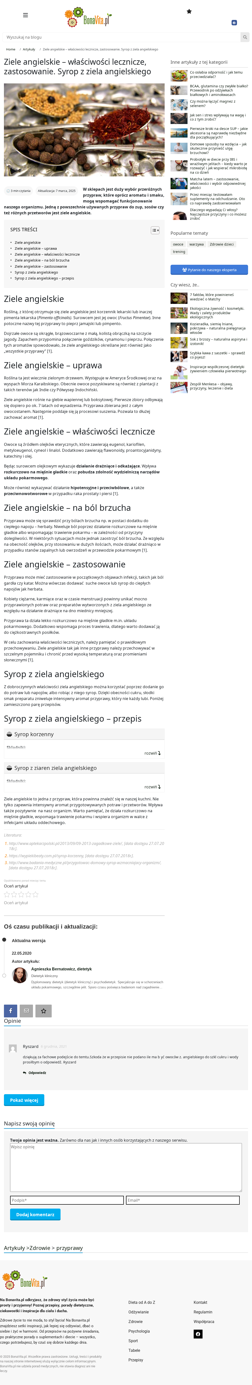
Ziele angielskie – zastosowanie (41, 266)
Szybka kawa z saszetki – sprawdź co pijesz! (217, 355)
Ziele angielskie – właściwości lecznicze (47, 254)
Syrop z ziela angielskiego (36, 272)
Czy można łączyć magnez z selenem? (213, 103)
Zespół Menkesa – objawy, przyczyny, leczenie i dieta (211, 386)
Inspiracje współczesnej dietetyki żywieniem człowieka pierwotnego (218, 369)
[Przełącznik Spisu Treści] (152, 230)
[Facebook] (234, 22)
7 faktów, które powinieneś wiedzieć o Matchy (212, 297)
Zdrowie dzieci (222, 244)
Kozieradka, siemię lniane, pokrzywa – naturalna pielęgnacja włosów (218, 328)
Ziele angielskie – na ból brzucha (42, 260)
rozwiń (151, 753)
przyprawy (69, 1247)
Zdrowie (40, 1247)
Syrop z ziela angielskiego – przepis (44, 278)
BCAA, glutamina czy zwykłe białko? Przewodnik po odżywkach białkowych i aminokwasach (219, 90)
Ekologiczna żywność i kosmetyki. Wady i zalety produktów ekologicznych (217, 312)
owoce (178, 244)
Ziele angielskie (28, 242)
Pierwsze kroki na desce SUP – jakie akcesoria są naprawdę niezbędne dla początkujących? (219, 133)
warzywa (196, 244)
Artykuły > (17, 1247)
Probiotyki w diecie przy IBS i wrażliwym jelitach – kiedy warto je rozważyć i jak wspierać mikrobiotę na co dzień (218, 165)
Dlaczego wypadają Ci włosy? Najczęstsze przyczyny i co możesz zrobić (218, 214)
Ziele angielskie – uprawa (36, 248)
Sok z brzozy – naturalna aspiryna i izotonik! (218, 341)
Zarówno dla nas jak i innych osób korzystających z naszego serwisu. (99, 1140)
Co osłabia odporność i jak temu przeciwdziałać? (216, 74)
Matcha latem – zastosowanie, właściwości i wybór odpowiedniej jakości (218, 183)
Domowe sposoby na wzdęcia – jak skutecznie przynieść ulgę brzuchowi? (218, 148)
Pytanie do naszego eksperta (211, 269)
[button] (25, 15)
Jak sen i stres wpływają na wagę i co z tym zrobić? (218, 117)
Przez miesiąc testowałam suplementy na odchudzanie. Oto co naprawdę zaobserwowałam (217, 198)
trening (179, 251)
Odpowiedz (37, 1073)
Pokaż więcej (24, 1100)
